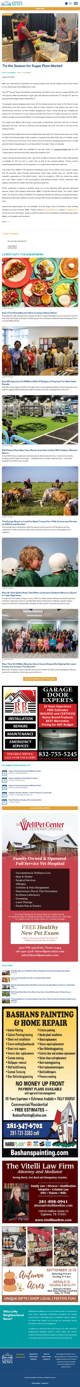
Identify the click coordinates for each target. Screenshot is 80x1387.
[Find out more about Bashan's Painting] (40, 1082)
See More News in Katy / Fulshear (40, 679)
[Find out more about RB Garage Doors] (40, 723)
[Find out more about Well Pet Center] (40, 887)
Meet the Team (46, 1356)
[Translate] (66, 3)
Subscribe (33, 1359)
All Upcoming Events (40, 808)
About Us (46, 1354)
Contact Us (46, 1359)
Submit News (33, 1356)
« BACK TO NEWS (10, 234)
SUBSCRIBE (40, 9)
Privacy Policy (36, 1383)
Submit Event (33, 1354)
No (14, 247)
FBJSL (9, 221)
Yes (10, 247)
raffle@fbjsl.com (71, 210)
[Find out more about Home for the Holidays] (40, 1264)
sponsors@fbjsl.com (51, 210)
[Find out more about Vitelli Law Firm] (40, 1192)
